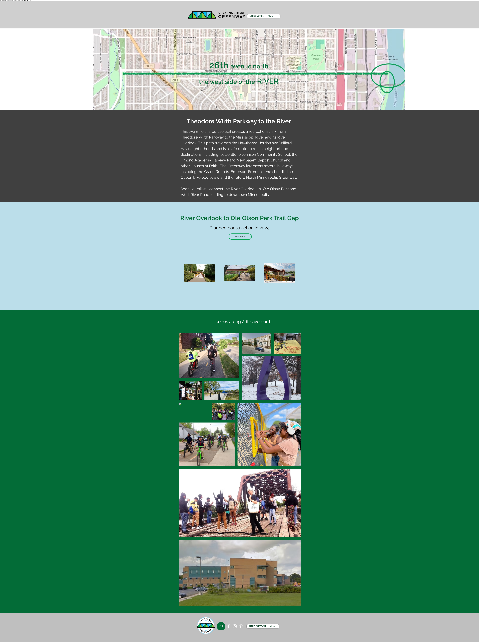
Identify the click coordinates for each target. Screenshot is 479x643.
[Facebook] (228, 626)
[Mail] (221, 626)
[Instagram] (234, 626)
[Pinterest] (241, 626)
